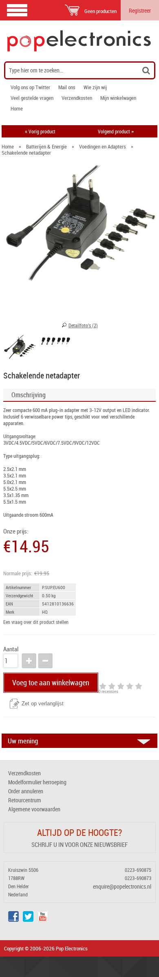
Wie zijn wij (95, 87)
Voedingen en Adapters (102, 146)
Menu (17, 10)
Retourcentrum (24, 800)
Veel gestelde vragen (32, 97)
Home (17, 108)
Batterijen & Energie (46, 146)
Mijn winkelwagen (118, 97)
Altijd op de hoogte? (79, 832)
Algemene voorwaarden (34, 809)
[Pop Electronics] (79, 41)
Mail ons (66, 87)
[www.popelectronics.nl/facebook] (13, 919)
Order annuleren (25, 791)
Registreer (140, 10)
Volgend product (116, 131)
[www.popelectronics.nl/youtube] (43, 919)
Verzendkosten (77, 97)
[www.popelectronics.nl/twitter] (28, 919)
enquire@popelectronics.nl (122, 886)
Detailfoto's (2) (83, 325)
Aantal (10, 649)
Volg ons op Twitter (30, 87)
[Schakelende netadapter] (20, 348)
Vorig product (40, 131)
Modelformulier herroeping (37, 782)
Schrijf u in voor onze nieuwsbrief (79, 844)
